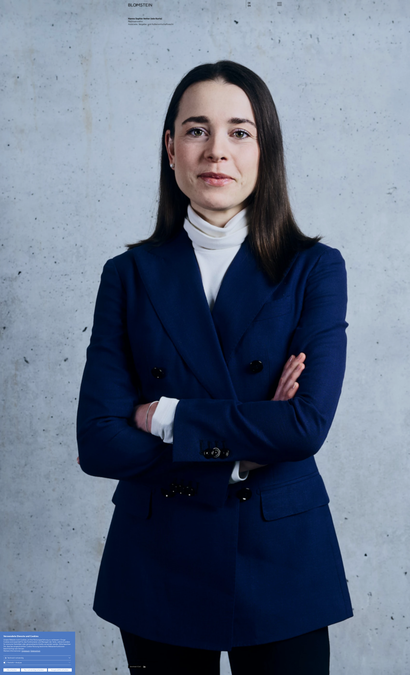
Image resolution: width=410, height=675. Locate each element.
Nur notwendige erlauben (34, 670)
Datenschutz (35, 651)
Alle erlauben (12, 670)
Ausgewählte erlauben (60, 670)
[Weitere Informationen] (49, 658)
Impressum (26, 651)
